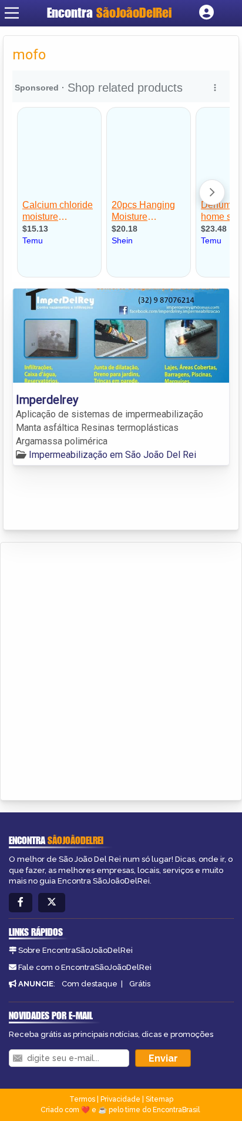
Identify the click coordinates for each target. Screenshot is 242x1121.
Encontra (109, 13)
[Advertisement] (121, 669)
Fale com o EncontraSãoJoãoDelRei (85, 967)
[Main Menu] (11, 13)
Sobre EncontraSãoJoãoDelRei (75, 950)
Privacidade (120, 1099)
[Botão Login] (206, 13)
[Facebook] (20, 902)
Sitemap (159, 1099)
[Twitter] (51, 902)
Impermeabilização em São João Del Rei (112, 454)
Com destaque (89, 983)
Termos (82, 1099)
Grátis (139, 983)
